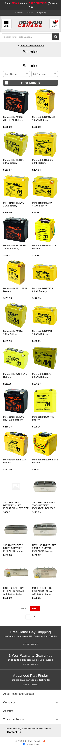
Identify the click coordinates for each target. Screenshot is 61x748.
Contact (19, 12)
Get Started (30, 684)
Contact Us (14, 732)
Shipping (41, 12)
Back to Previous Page (32, 45)
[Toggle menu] (6, 24)
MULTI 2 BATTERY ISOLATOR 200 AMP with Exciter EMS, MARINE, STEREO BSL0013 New (14, 594)
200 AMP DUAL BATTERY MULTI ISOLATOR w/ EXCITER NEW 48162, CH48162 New (16, 508)
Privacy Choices (33, 744)
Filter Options (30, 82)
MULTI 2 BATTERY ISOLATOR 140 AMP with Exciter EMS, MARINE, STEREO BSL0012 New (43, 594)
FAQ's (30, 12)
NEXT (35, 608)
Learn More (30, 644)
